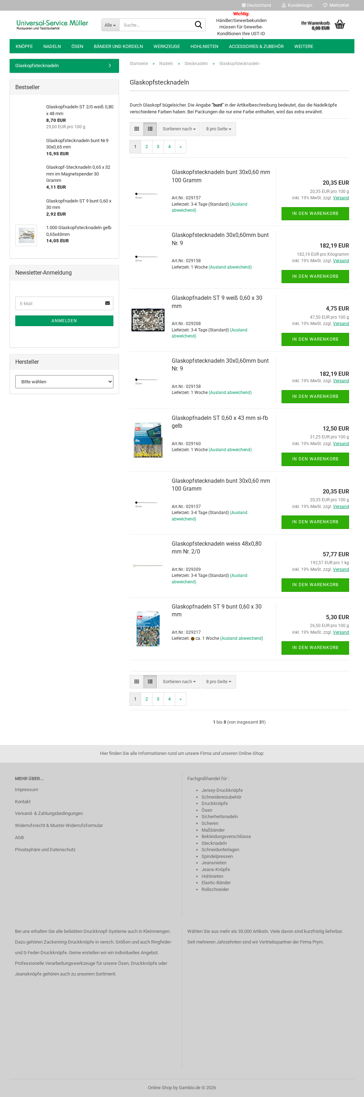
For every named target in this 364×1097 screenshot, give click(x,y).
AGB (19, 837)
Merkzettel (338, 5)
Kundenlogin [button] (299, 5)
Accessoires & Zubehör (256, 46)
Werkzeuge (167, 46)
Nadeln (52, 46)
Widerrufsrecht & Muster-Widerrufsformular (59, 825)
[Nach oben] (344, 1086)
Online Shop (160, 1087)
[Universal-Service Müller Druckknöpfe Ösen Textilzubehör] (53, 25)
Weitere (303, 46)
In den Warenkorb (315, 213)
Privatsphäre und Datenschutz (45, 849)
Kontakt (23, 801)
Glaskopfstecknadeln (37, 65)
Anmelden (64, 320)
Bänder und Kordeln (118, 46)
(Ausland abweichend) (230, 267)
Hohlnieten (204, 46)
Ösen (77, 46)
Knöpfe (24, 46)
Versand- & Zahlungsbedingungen (49, 813)
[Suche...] (198, 25)
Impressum (26, 789)
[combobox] (179, 129)
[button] (256, 5)
